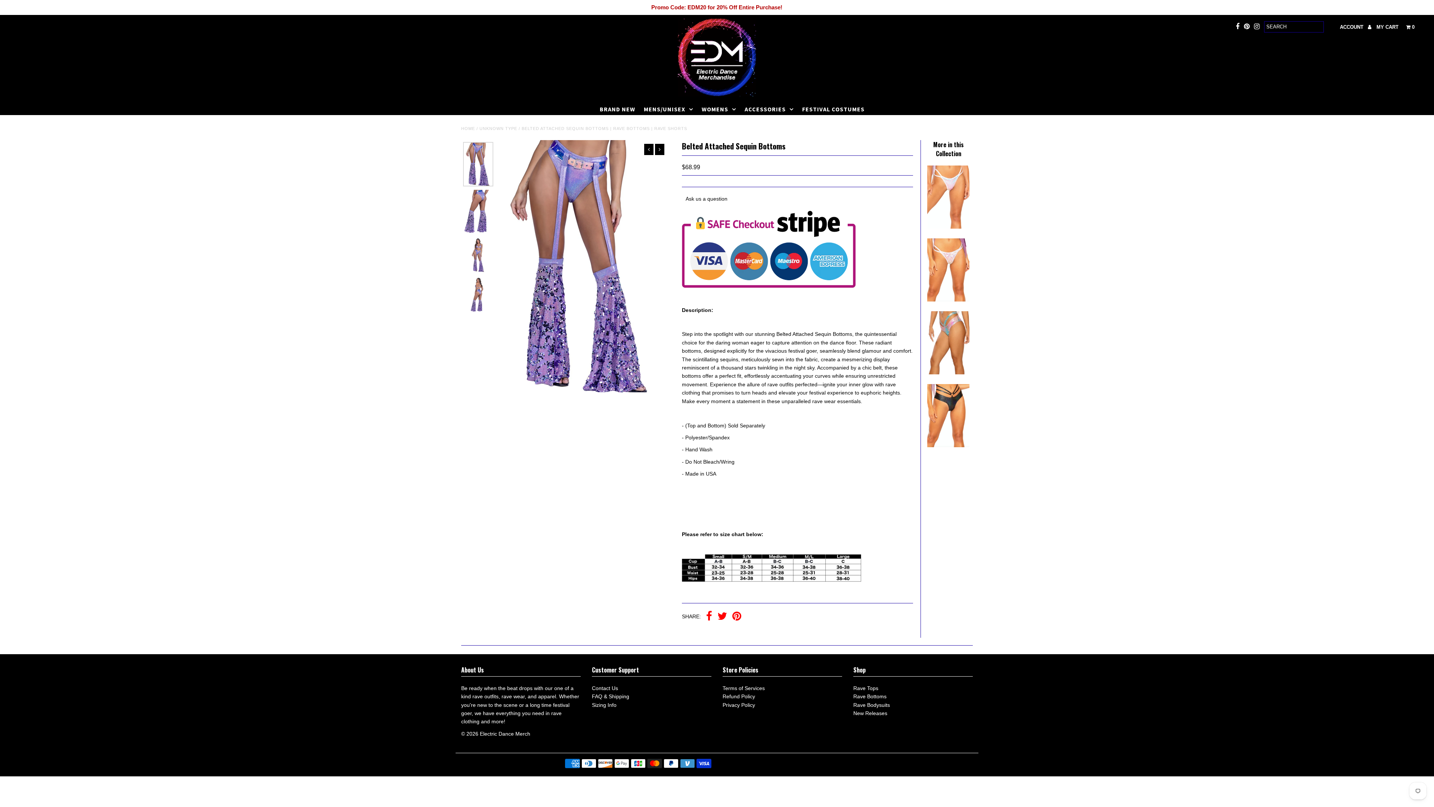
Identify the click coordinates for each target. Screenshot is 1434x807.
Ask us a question (706, 199)
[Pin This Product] (736, 617)
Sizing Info (604, 705)
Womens (715, 109)
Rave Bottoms (870, 696)
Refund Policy (739, 696)
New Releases (870, 713)
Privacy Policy (739, 705)
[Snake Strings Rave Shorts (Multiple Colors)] (948, 445)
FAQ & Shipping (610, 696)
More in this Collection (948, 149)
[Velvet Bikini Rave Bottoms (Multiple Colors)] (948, 300)
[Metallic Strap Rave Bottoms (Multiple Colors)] (948, 372)
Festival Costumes (833, 109)
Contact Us (605, 688)
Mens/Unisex (664, 109)
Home (468, 128)
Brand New (617, 109)
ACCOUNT (1352, 27)
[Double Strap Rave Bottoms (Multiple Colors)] (948, 227)
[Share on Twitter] (722, 617)
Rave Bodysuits (871, 705)
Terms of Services (744, 688)
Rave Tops (865, 688)
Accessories (765, 109)
